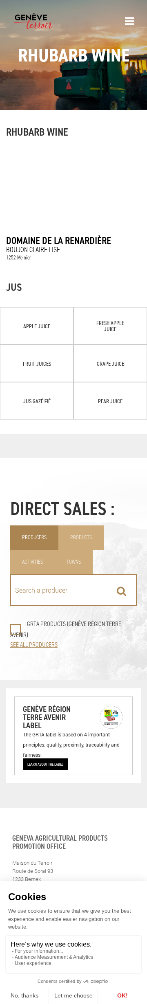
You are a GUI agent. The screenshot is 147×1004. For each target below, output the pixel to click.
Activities (32, 561)
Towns (74, 561)
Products (81, 537)
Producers (34, 537)
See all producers (34, 644)
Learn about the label (45, 764)
